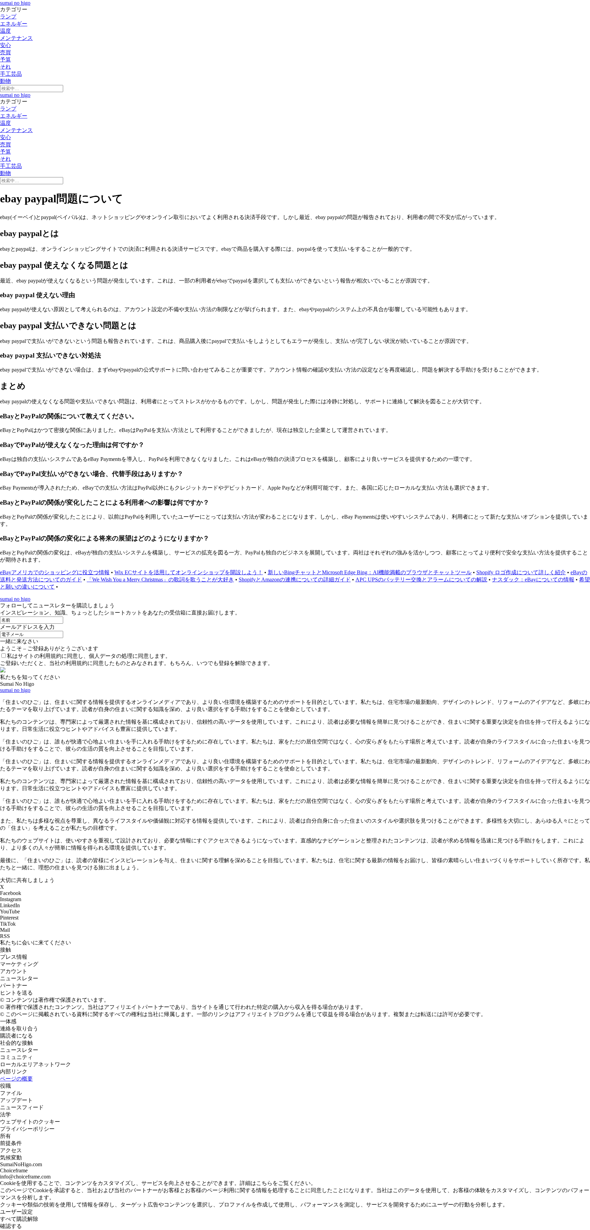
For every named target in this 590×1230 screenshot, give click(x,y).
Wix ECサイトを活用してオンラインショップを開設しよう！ (188, 572)
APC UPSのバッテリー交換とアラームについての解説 (421, 579)
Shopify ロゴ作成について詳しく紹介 (521, 572)
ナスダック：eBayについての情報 (533, 579)
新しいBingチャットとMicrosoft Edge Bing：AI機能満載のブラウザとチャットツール (370, 572)
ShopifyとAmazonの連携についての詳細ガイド (295, 579)
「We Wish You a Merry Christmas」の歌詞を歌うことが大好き (160, 579)
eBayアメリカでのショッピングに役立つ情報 (55, 572)
